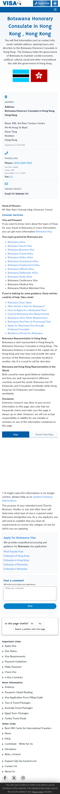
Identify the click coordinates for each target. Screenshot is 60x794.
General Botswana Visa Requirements (28, 320)
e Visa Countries (14, 683)
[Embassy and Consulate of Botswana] (21, 76)
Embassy (9, 693)
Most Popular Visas (13, 557)
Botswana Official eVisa (21, 275)
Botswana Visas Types (20, 308)
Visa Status (11, 657)
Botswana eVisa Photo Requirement (27, 324)
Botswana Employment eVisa (24, 271)
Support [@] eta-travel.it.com (21, 767)
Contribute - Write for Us (19, 750)
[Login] (55, 3)
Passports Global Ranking (19, 698)
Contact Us (11, 772)
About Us (10, 777)
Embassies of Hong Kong (16, 562)
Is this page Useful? (16, 629)
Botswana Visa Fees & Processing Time (29, 328)
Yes (32, 630)
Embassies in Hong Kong (16, 566)
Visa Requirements (15, 662)
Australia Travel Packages (19, 714)
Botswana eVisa (16, 248)
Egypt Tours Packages (17, 719)
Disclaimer (10, 755)
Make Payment (13, 673)
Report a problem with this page (30, 635)
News (8, 739)
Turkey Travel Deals (15, 724)
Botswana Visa (44, 237)
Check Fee (10, 678)
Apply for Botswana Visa (20, 544)
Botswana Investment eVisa (23, 267)
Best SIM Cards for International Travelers (28, 734)
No (40, 630)
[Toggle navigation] (55, 9)
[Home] (12, 3)
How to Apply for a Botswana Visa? (27, 316)
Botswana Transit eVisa (20, 259)
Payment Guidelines (16, 667)
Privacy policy (38, 792)
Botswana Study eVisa (20, 282)
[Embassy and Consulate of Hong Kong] (39, 76)
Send (30, 612)
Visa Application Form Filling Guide (24, 703)
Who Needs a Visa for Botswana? (26, 312)
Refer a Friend (12, 760)
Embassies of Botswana (16, 570)
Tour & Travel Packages (18, 709)
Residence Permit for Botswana (25, 339)
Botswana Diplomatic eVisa (23, 279)
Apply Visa (10, 652)
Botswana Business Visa (21, 256)
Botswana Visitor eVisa (20, 263)
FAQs (8, 744)
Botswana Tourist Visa (20, 252)
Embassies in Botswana (15, 575)
